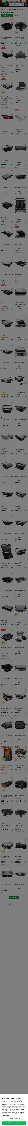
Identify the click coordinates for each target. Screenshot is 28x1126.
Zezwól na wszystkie (14, 1123)
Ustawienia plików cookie (14, 1118)
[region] (14, 1110)
